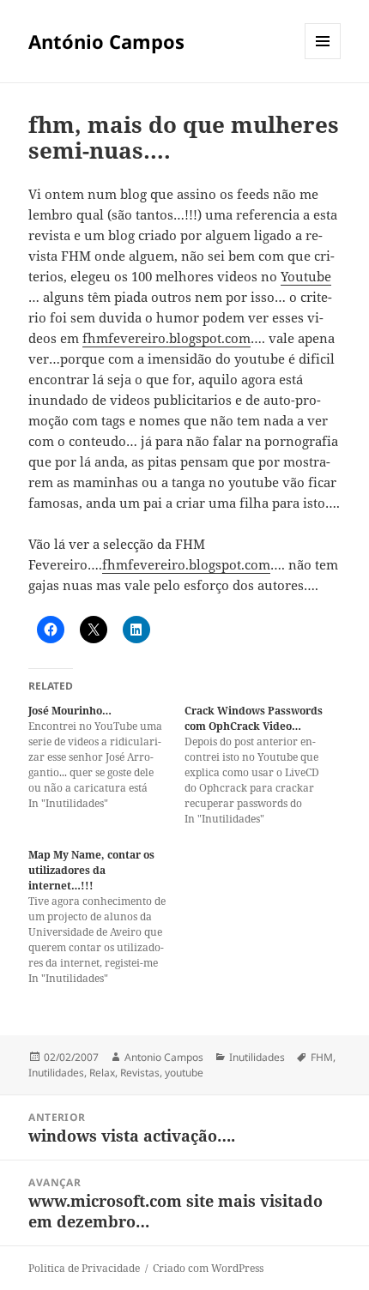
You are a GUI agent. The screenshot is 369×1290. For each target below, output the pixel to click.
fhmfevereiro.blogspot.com (166, 338)
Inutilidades (257, 1057)
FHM (322, 1057)
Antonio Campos (163, 1057)
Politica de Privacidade (84, 1268)
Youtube (306, 276)
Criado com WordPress (208, 1268)
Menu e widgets (323, 58)
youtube (184, 1072)
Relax (102, 1072)
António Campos (106, 41)
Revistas (140, 1072)
